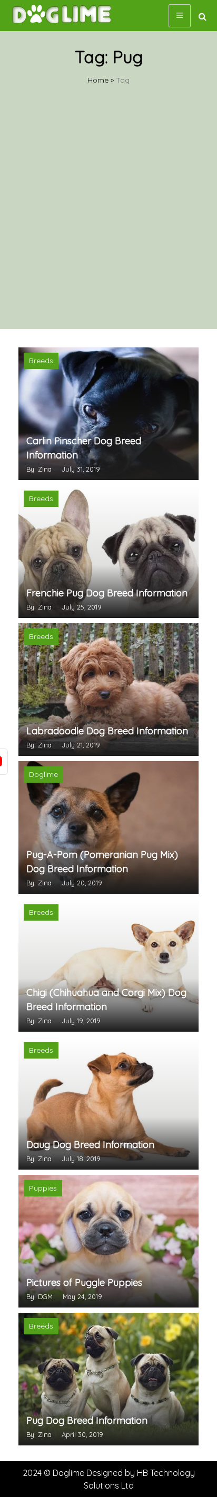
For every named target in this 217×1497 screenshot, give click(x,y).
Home (97, 80)
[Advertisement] (108, 215)
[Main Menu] (180, 15)
